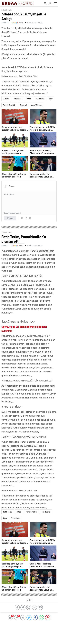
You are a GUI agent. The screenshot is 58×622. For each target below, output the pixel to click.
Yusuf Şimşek (36, 105)
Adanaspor (18, 99)
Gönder (10, 218)
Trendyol (23, 105)
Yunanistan (15, 518)
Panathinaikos (31, 512)
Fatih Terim (7, 512)
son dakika (40, 99)
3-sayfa (6, 99)
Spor (51, 99)
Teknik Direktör (9, 105)
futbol (29, 99)
